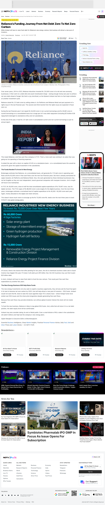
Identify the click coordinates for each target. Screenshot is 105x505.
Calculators (19, 479)
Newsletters (63, 465)
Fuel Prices (48, 476)
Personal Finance (74, 11)
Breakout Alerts (8, 470)
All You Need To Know (10, 348)
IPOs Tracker (7, 481)
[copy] (76, 38)
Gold (69, 322)
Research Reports (57, 11)
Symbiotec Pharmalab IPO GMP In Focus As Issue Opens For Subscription (51, 436)
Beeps (66, 11)
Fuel (65, 322)
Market (28, 322)
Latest (27, 11)
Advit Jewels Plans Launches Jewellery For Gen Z (88, 386)
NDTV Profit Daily (34, 348)
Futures (5, 476)
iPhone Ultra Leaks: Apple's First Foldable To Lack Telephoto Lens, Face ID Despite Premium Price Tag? (91, 418)
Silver (3, 325)
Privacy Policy (20, 502)
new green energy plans (16, 200)
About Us (3, 502)
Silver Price (34, 476)
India (46, 468)
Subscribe (7, 355)
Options (5, 478)
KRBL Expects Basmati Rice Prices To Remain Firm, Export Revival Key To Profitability (13, 387)
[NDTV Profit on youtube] (15, 495)
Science (33, 473)
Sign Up (90, 471)
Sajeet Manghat (9, 35)
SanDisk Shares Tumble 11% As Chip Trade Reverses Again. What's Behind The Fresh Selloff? (91, 439)
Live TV (22, 11)
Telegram (62, 468)
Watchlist (6, 468)
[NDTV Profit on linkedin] (12, 495)
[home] (10, 10)
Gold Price (19, 476)
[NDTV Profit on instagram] (8, 495)
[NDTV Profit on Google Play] (85, 494)
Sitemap (28, 502)
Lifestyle (19, 473)
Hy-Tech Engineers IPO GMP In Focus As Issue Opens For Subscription (13, 417)
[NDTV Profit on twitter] (5, 495)
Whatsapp (63, 473)
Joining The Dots (86, 348)
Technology (34, 470)
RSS (33, 502)
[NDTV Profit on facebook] (2, 495)
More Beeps (91, 205)
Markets (34, 11)
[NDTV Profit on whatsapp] (18, 495)
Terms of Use (11, 502)
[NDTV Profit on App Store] (98, 494)
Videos (47, 473)
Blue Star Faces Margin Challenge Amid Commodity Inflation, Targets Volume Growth (64, 387)
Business (40, 11)
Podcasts (62, 470)
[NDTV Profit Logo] (9, 457)
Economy (47, 11)
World (18, 470)
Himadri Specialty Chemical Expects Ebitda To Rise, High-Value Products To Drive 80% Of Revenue (38, 387)
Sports (47, 470)
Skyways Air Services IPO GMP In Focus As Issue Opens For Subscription (13, 439)
